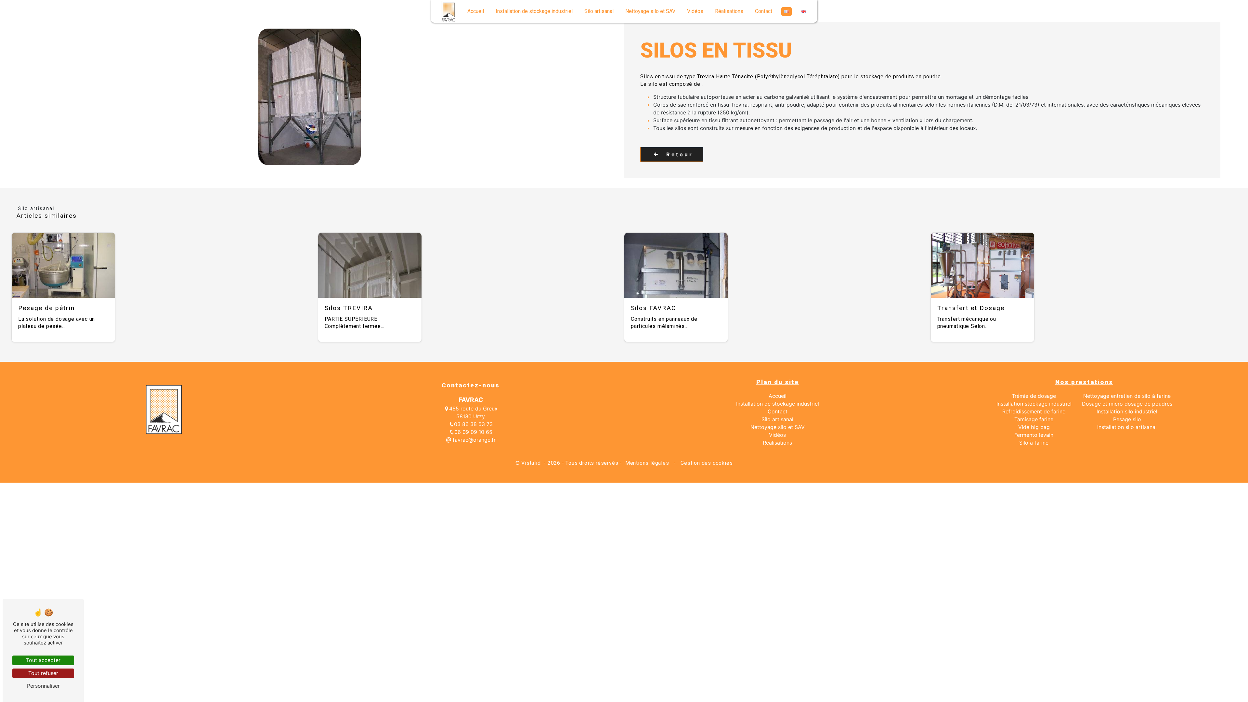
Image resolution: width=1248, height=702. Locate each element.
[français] (786, 11)
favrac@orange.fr (473, 439)
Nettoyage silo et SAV (650, 11)
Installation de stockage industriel (534, 11)
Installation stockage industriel (1034, 403)
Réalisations (729, 11)
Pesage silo (1127, 419)
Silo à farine (1033, 442)
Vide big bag (1034, 427)
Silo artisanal (599, 11)
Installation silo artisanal (1127, 427)
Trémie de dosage (1034, 396)
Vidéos (695, 11)
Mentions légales (647, 463)
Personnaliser (43, 685)
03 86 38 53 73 (473, 424)
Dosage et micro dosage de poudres (1127, 403)
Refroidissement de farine (1033, 411)
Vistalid (531, 463)
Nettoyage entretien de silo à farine (1127, 396)
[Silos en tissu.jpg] (309, 97)
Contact (763, 11)
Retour (679, 154)
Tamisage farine (1033, 419)
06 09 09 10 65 (473, 432)
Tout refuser (43, 673)
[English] (803, 11)
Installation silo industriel (1127, 411)
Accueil (475, 11)
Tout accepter (43, 660)
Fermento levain (1033, 435)
